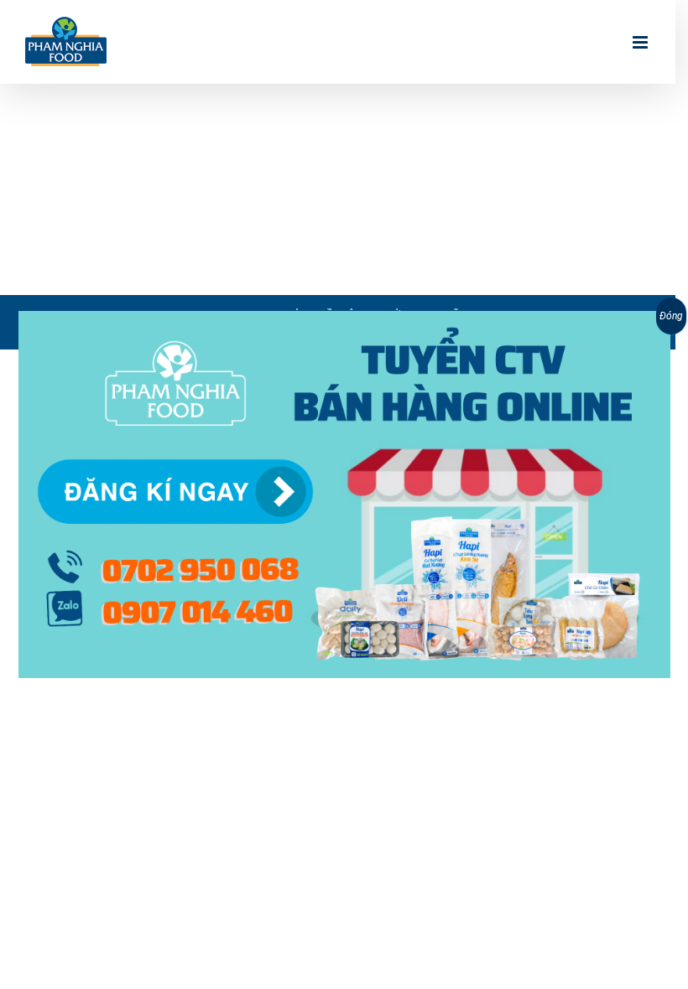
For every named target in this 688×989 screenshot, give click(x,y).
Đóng (671, 316)
